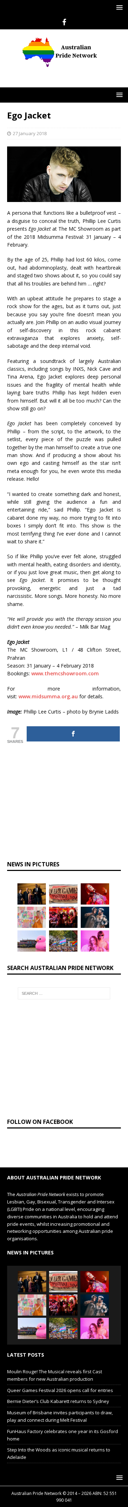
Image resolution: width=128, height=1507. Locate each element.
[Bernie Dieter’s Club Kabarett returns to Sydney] (95, 894)
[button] (118, 7)
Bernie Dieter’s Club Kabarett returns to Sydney (58, 1401)
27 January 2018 (30, 133)
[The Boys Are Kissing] (95, 941)
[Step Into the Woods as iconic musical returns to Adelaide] (95, 917)
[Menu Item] (64, 22)
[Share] (73, 733)
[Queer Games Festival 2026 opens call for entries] (63, 894)
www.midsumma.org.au (48, 696)
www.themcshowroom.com (65, 673)
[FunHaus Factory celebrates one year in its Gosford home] (63, 917)
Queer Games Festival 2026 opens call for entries (60, 1390)
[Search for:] (64, 993)
